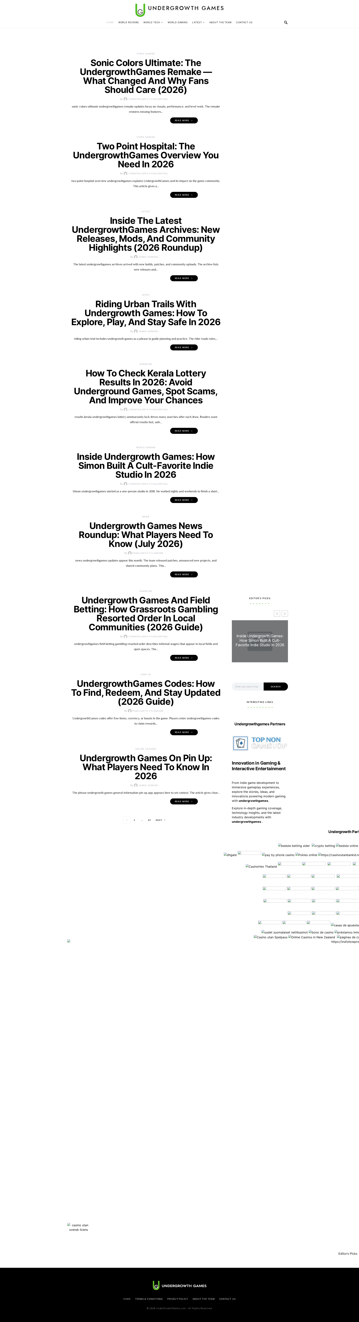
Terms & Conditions (149, 1299)
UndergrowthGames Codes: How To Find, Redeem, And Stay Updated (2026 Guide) (145, 692)
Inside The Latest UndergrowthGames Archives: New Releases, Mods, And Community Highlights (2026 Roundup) (146, 234)
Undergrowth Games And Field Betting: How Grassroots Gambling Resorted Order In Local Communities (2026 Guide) (146, 614)
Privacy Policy (177, 1299)
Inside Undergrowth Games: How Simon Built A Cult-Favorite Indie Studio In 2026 (146, 465)
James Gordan (148, 257)
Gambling (145, 364)
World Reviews (128, 22)
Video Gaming (146, 53)
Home (110, 22)
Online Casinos (145, 749)
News (146, 516)
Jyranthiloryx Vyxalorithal (148, 99)
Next (159, 820)
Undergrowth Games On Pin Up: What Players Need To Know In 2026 (146, 766)
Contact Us (244, 22)
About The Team (220, 22)
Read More (182, 120)
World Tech (151, 22)
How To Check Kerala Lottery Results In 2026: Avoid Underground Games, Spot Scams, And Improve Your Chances (146, 387)
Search (276, 686)
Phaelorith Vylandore (148, 553)
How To (146, 674)
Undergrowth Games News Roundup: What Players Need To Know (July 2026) (146, 534)
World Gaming (178, 22)
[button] (285, 614)
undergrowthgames (247, 821)
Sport (146, 295)
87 (149, 820)
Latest (197, 22)
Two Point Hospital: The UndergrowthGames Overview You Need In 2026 (146, 155)
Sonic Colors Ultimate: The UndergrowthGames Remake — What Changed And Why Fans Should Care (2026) (146, 76)
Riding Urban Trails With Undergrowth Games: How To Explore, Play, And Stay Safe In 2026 (146, 312)
